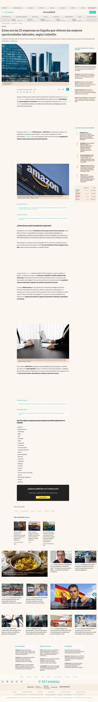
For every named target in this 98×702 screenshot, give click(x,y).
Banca (80, 16)
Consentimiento (67, 694)
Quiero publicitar (44, 497)
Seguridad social (17, 8)
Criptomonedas (69, 16)
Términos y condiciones (50, 694)
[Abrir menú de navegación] (2, 12)
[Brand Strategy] (47, 687)
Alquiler (52, 8)
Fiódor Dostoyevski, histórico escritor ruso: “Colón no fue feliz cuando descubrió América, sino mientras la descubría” (85, 68)
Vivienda (41, 8)
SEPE (43, 676)
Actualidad (56, 16)
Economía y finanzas (21, 16)
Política (45, 16)
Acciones (62, 8)
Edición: (91, 7)
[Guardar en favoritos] (67, 89)
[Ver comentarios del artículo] (33, 92)
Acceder (93, 12)
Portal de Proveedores (66, 691)
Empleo (73, 8)
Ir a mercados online (6, 20)
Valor (94, 187)
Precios (49, 676)
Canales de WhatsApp (27, 691)
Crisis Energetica (58, 676)
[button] (95, 595)
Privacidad (60, 694)
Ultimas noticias (6, 16)
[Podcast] (54, 687)
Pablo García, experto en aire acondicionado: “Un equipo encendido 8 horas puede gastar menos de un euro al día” (85, 92)
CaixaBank (46, 511)
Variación (86, 187)
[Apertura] (30, 687)
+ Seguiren (61, 90)
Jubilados (30, 8)
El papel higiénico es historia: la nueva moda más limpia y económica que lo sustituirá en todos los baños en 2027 (85, 99)
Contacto (14, 691)
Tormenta (4, 8)
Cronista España (6, 23)
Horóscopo (75, 676)
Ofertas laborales (24, 511)
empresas (33, 511)
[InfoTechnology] (65, 687)
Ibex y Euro (35, 16)
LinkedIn (28, 136)
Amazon (29, 132)
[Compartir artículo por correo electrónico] (30, 92)
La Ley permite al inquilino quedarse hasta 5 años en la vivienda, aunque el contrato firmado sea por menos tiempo (85, 76)
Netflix (83, 8)
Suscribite (40, 691)
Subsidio (67, 676)
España (52, 511)
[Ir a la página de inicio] (9, 12)
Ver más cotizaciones (91, 20)
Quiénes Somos (51, 691)
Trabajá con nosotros (81, 691)
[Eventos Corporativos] (38, 687)
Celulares (29, 676)
